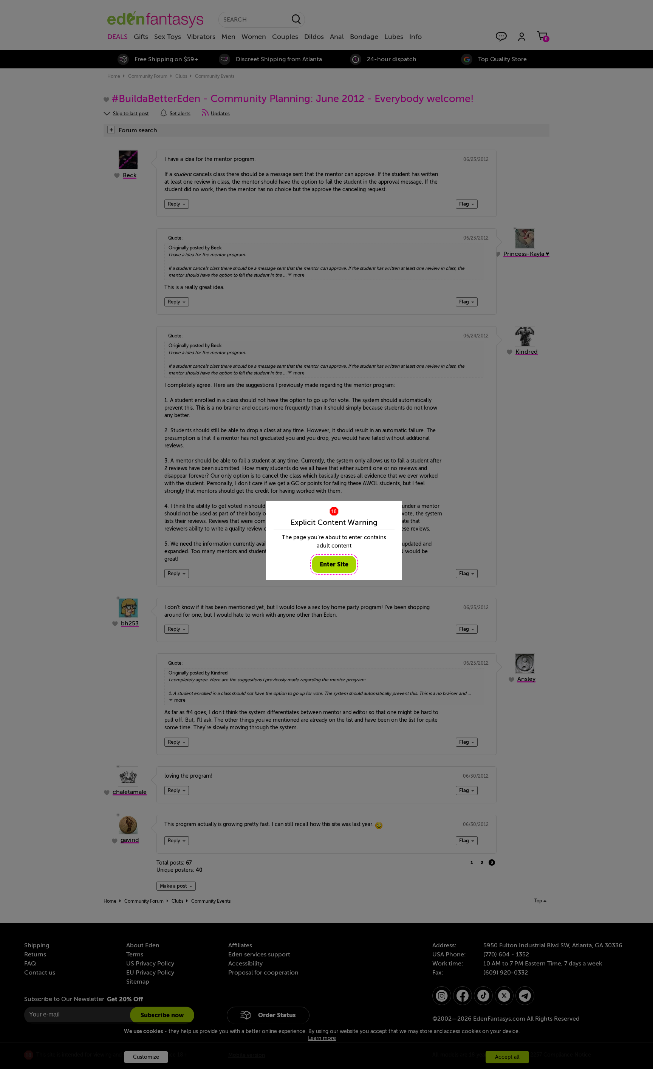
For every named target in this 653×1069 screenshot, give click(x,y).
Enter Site (334, 564)
